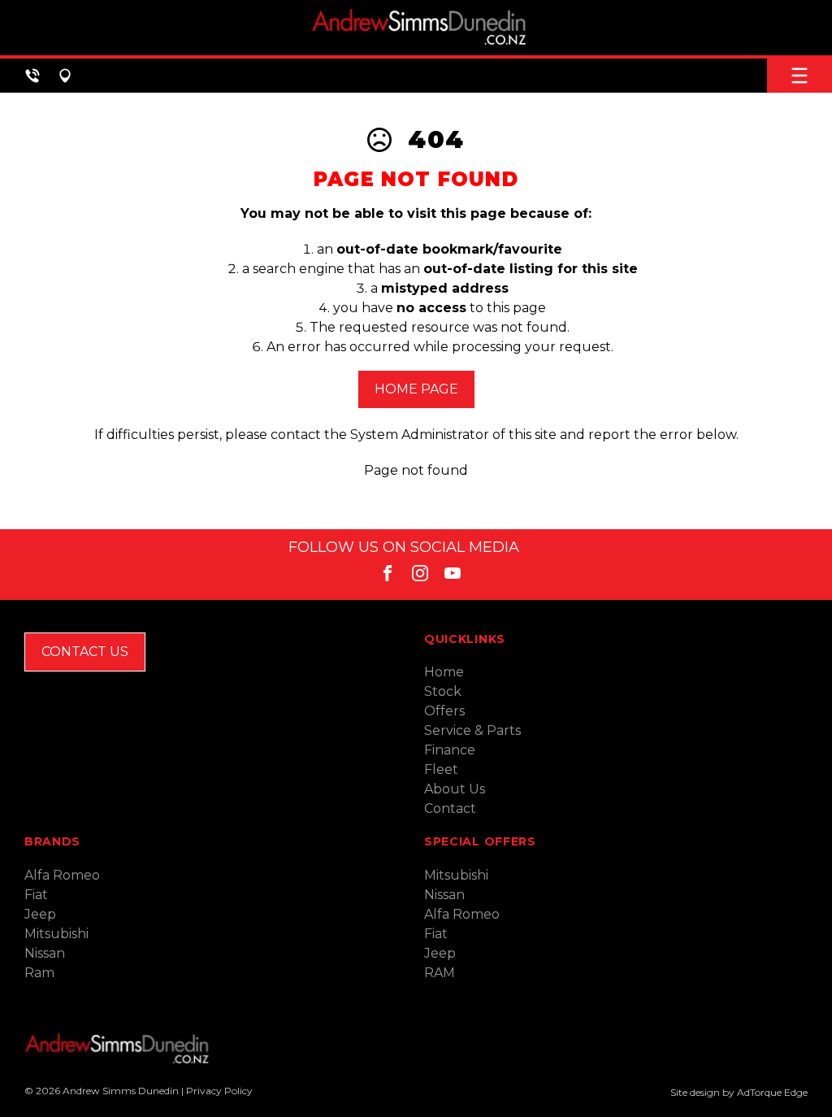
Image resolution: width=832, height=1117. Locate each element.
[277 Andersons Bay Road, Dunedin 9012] (65, 76)
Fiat (36, 894)
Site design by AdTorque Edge (739, 1092)
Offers (444, 711)
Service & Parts (472, 730)
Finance (449, 750)
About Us (454, 789)
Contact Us (84, 651)
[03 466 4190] (32, 76)
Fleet (441, 769)
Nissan (44, 953)
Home (444, 672)
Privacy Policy (219, 1090)
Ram (39, 972)
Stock (443, 691)
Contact (450, 808)
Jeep (40, 914)
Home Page (416, 389)
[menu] (799, 76)
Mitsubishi (56, 933)
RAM (439, 972)
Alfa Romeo (62, 875)
